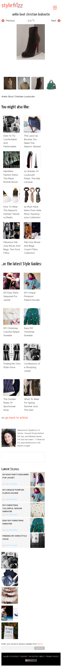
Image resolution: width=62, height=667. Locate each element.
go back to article (16, 417)
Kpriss (40, 644)
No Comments (11, 484)
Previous (10, 20)
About (42, 656)
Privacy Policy (52, 656)
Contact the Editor (29, 656)
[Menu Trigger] (55, 7)
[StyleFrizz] (12, 9)
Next (53, 20)
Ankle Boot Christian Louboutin (31, 14)
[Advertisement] (31, 67)
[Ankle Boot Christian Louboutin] (31, 42)
